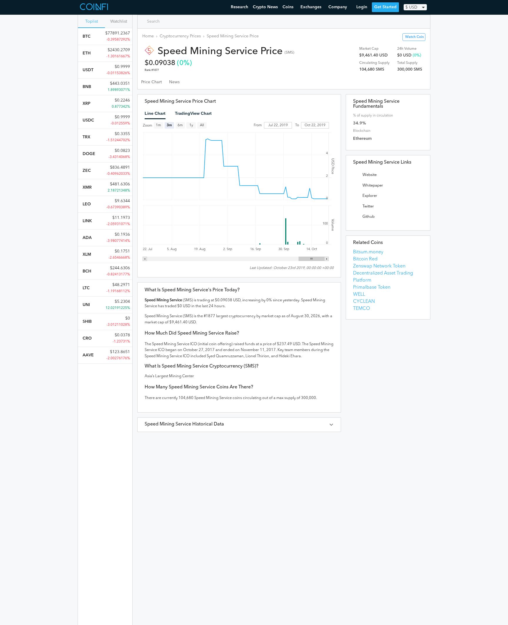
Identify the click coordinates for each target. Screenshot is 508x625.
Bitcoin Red (365, 259)
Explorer (369, 196)
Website (369, 175)
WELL (359, 294)
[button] (239, 425)
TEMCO (361, 308)
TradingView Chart (193, 113)
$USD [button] (411, 7)
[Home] (95, 7)
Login (361, 7)
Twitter (368, 206)
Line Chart (155, 113)
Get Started (385, 7)
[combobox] (167, 21)
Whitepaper (372, 185)
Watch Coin (414, 37)
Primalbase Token (371, 287)
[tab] (152, 82)
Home (148, 36)
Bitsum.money (368, 252)
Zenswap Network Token (379, 266)
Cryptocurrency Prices (180, 36)
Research (239, 7)
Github (368, 217)
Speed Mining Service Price (233, 36)
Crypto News (265, 7)
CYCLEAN (364, 301)
